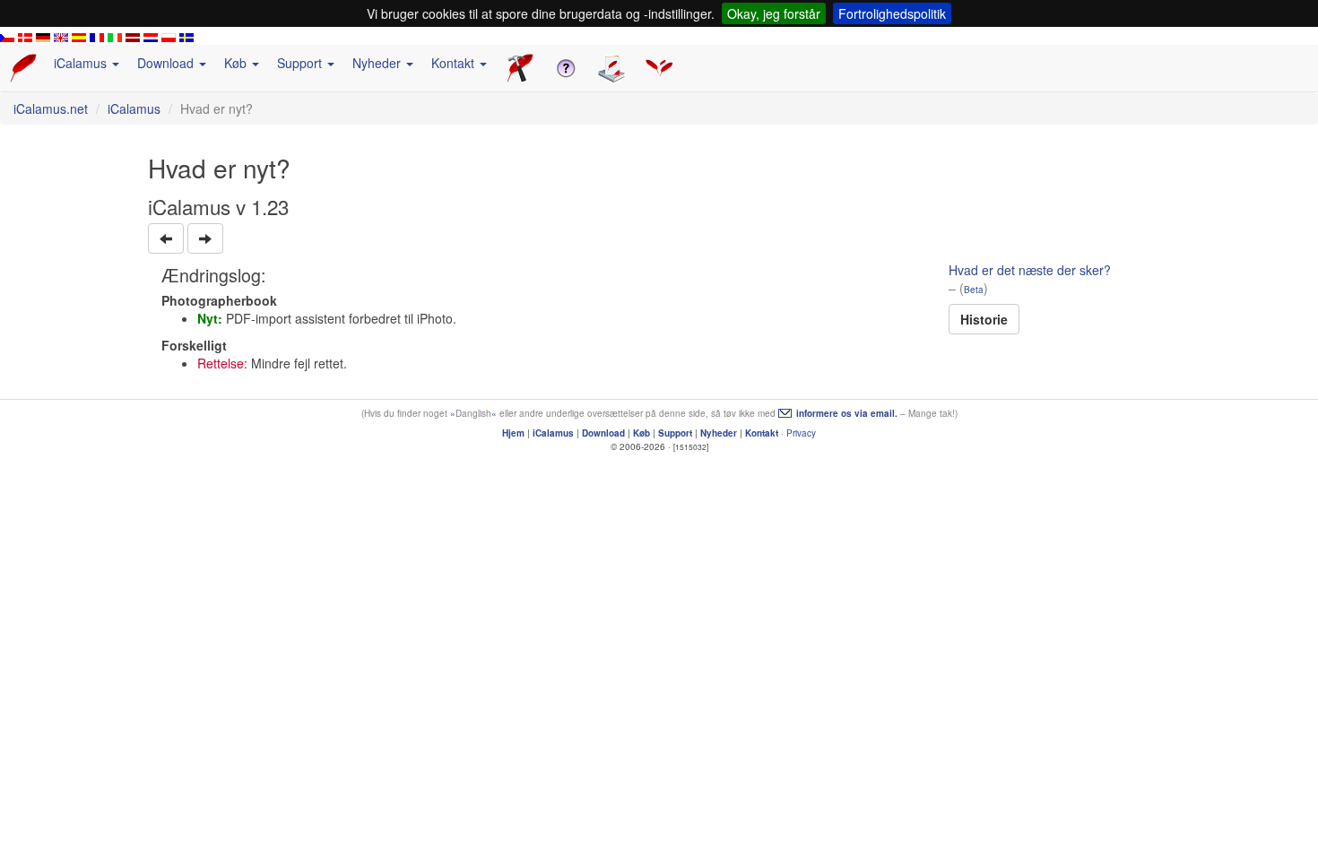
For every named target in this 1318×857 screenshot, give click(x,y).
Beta (974, 289)
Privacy (801, 433)
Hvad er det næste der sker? (1030, 270)
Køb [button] (237, 63)
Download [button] (167, 63)
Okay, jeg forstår (773, 13)
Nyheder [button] (378, 63)
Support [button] (301, 63)
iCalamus (134, 108)
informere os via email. (846, 413)
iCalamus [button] (82, 63)
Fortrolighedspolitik (892, 13)
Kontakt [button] (454, 63)
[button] (166, 238)
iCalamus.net (50, 108)
